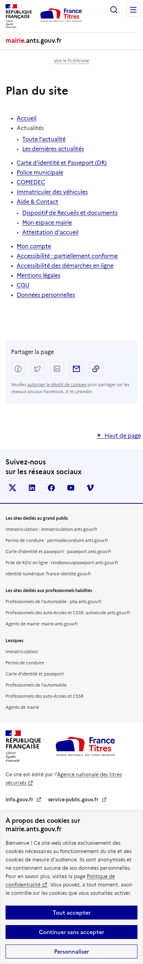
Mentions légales (38, 275)
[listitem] (12, 488)
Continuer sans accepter (71, 932)
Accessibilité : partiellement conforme (67, 256)
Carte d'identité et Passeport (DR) (62, 163)
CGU (23, 285)
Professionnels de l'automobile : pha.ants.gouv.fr (54, 601)
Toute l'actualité (44, 139)
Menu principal (133, 10)
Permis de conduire (25, 662)
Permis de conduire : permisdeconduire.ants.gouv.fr (57, 540)
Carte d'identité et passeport (35, 674)
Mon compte (34, 246)
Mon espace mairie (47, 222)
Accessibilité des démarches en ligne (65, 265)
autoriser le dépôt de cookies (56, 384)
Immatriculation (22, 651)
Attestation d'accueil (50, 232)
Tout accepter (72, 912)
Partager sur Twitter (37, 369)
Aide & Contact (37, 202)
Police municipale (40, 172)
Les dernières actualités (53, 149)
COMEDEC (31, 182)
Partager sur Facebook (18, 369)
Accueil (26, 118)
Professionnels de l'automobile (36, 685)
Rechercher (114, 10)
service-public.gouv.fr (73, 799)
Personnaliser (71, 951)
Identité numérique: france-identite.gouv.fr (48, 573)
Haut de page (122, 435)
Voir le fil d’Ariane (71, 60)
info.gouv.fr (19, 799)
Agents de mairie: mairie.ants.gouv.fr (42, 623)
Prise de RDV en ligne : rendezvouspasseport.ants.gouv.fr (62, 562)
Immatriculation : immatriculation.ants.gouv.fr (51, 529)
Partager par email (76, 369)
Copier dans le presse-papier (96, 369)
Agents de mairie (22, 707)
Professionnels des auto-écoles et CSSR (45, 696)
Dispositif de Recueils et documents (70, 213)
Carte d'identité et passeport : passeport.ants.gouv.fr (58, 551)
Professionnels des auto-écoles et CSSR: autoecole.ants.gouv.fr (68, 612)
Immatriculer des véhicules (52, 192)
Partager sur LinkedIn (57, 369)
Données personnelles (46, 295)
